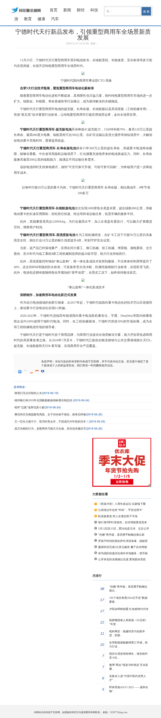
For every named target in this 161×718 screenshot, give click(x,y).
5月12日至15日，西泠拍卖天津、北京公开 (123, 528)
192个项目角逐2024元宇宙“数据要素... (128, 599)
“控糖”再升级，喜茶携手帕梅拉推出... (128, 588)
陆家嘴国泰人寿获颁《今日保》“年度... (128, 622)
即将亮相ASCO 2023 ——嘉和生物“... (128, 689)
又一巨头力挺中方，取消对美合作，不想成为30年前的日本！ (52, 421)
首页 (54, 10)
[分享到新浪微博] (31, 371)
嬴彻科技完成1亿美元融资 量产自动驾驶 (122, 547)
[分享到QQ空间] (25, 371)
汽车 (55, 19)
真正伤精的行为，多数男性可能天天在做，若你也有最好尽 (50, 428)
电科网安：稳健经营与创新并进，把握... (127, 633)
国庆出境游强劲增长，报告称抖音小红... (128, 655)
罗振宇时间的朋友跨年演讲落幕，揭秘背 (123, 541)
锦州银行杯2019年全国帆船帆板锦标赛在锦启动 (44, 400)
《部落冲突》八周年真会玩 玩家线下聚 (122, 503)
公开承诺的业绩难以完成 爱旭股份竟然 (122, 559)
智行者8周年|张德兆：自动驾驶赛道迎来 (122, 522)
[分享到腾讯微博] (37, 371)
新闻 (67, 10)
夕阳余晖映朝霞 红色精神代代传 (128, 609)
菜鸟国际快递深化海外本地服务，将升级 (123, 553)
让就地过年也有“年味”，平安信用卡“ (120, 510)
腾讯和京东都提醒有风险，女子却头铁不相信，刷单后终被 (50, 414)
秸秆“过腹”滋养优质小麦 (29, 407)
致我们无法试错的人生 (28, 393)
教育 (28, 19)
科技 (94, 10)
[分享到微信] (48, 371)
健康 (41, 19)
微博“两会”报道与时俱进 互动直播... (128, 666)
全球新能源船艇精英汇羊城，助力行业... (128, 644)
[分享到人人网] (42, 371)
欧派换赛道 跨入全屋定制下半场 (117, 516)
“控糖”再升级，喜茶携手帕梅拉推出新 (121, 534)
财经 (81, 10)
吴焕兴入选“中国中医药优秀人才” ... (127, 678)
